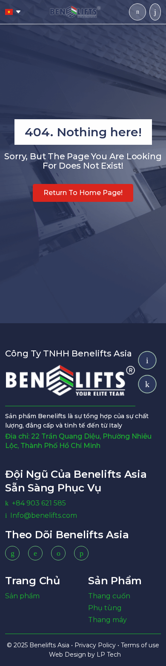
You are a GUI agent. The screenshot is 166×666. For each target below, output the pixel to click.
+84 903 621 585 (39, 503)
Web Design (68, 654)
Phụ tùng (105, 608)
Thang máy (107, 620)
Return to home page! (83, 193)
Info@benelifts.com (43, 515)
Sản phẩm (22, 596)
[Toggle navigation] (155, 11)
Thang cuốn (109, 596)
